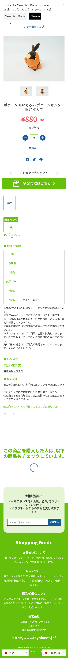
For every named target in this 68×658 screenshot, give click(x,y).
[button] (27, 159)
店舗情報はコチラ (13, 371)
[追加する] (43, 138)
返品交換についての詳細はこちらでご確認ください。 (32, 406)
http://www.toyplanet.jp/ (34, 637)
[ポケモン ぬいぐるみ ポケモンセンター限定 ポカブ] (26, 91)
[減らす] (25, 138)
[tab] (9, 203)
